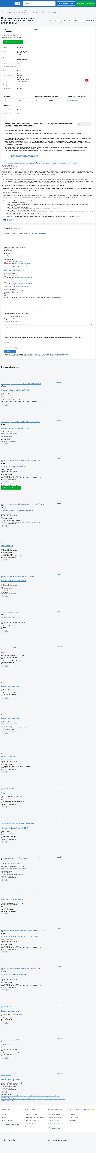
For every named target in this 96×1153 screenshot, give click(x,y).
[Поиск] (25, 3)
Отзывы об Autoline (31, 1123)
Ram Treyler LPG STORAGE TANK (13, 581)
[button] (50, 20)
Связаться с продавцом (13, 41)
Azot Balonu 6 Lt (7, 546)
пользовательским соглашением (58, 354)
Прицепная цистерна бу (36, 1099)
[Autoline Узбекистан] (7, 3)
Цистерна (34, 1096)
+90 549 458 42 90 (26, 283)
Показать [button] (18, 263)
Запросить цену (10, 35)
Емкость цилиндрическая (10, 686)
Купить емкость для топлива (46, 1096)
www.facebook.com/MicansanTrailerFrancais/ (17, 286)
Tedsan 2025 (5, 1044)
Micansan (20, 47)
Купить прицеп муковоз (8, 1100)
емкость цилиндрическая (22, 58)
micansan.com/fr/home (11, 292)
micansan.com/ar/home (11, 285)
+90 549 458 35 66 (26, 277)
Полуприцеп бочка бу (8, 1099)
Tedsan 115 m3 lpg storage (10, 863)
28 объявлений (16, 249)
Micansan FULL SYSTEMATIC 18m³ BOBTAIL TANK (19, 936)
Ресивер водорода (8, 756)
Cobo (3, 793)
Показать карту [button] (37, 312)
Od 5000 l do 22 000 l (8, 617)
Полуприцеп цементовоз (9, 1096)
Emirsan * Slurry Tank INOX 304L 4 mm (15, 428)
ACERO (4, 652)
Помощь (5, 1117)
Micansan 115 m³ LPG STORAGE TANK (15, 390)
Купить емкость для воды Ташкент (54, 1099)
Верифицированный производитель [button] (15, 247)
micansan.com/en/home (11, 269)
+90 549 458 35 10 (26, 263)
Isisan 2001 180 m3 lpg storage (12, 900)
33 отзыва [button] (7, 253)
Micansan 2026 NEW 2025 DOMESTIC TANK (17, 511)
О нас (4, 1114)
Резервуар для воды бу (24, 1096)
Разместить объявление (11, 488)
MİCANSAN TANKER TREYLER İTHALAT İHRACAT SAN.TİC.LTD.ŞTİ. (25, 233)
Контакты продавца (8, 1120)
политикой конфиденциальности (37, 354)
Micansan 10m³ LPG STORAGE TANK (14, 974)
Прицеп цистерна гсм (21, 1099)
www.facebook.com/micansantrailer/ (14, 270)
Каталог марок (29, 1127)
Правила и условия (31, 1114)
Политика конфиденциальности (34, 1117)
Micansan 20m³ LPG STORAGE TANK (14, 466)
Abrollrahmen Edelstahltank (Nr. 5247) (14, 828)
